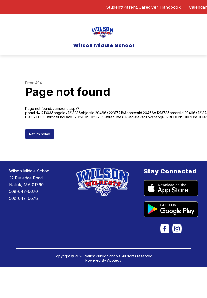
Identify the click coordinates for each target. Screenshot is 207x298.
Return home (39, 134)
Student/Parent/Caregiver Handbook (143, 7)
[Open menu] (13, 35)
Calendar (198, 7)
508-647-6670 (23, 191)
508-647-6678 (23, 198)
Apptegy (114, 260)
